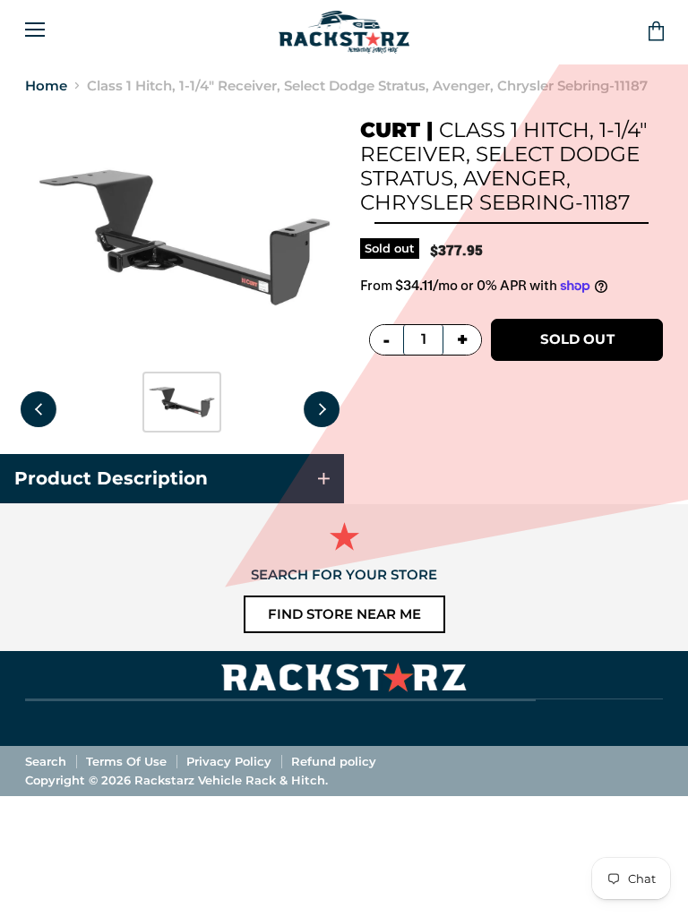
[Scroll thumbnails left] (38, 409)
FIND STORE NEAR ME (344, 613)
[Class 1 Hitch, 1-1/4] (181, 402)
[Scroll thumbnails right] (322, 409)
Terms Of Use (126, 761)
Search (45, 761)
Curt (390, 129)
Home (46, 85)
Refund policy (333, 761)
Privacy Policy (228, 761)
